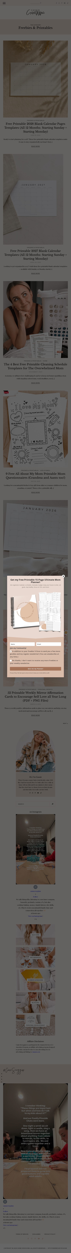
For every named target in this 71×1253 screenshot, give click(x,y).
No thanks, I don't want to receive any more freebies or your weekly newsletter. (34, 661)
